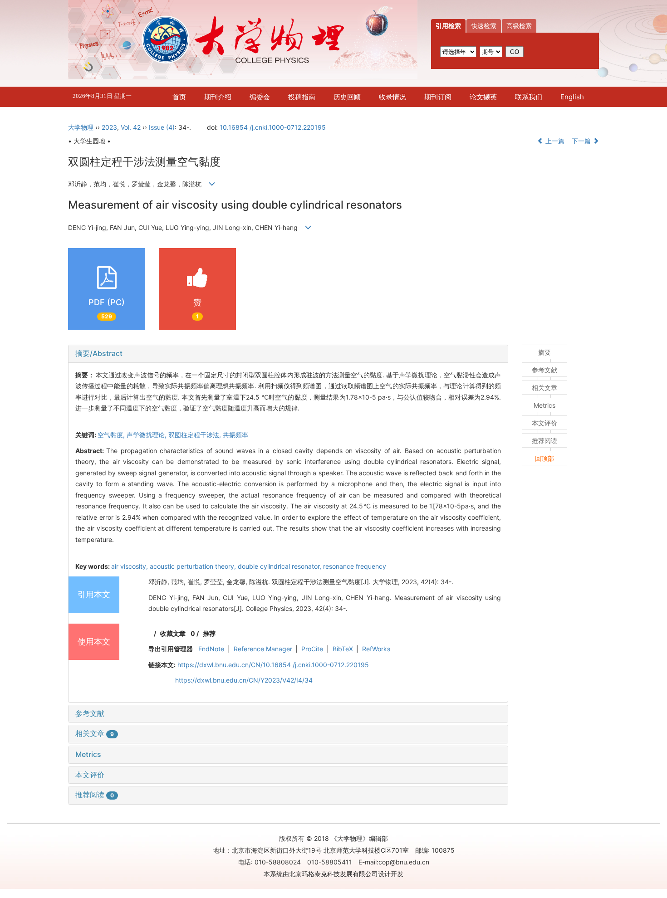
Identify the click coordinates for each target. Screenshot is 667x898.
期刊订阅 (437, 97)
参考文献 (89, 713)
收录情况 (392, 97)
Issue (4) (162, 127)
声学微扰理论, (147, 435)
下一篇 (582, 141)
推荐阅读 (94, 794)
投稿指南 (301, 97)
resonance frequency (354, 566)
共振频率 (235, 435)
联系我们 (528, 97)
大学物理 (80, 127)
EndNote (211, 649)
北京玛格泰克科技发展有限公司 (333, 874)
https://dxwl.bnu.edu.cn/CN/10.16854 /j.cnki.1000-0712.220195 (273, 665)
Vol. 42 (131, 127)
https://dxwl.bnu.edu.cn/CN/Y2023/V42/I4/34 (244, 680)
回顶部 (544, 458)
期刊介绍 (217, 97)
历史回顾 (347, 97)
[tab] (288, 353)
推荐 (209, 633)
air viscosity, (130, 566)
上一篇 (554, 141)
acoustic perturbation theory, (194, 566)
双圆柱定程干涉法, (195, 435)
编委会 (260, 97)
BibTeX (343, 649)
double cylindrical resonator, (280, 566)
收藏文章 (173, 633)
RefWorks (376, 649)
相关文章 (94, 733)
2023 (109, 127)
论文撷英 (483, 97)
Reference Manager (263, 649)
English (572, 97)
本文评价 (89, 774)
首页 (179, 97)
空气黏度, (112, 435)
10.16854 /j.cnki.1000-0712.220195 (273, 127)
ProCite (312, 649)
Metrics (88, 754)
